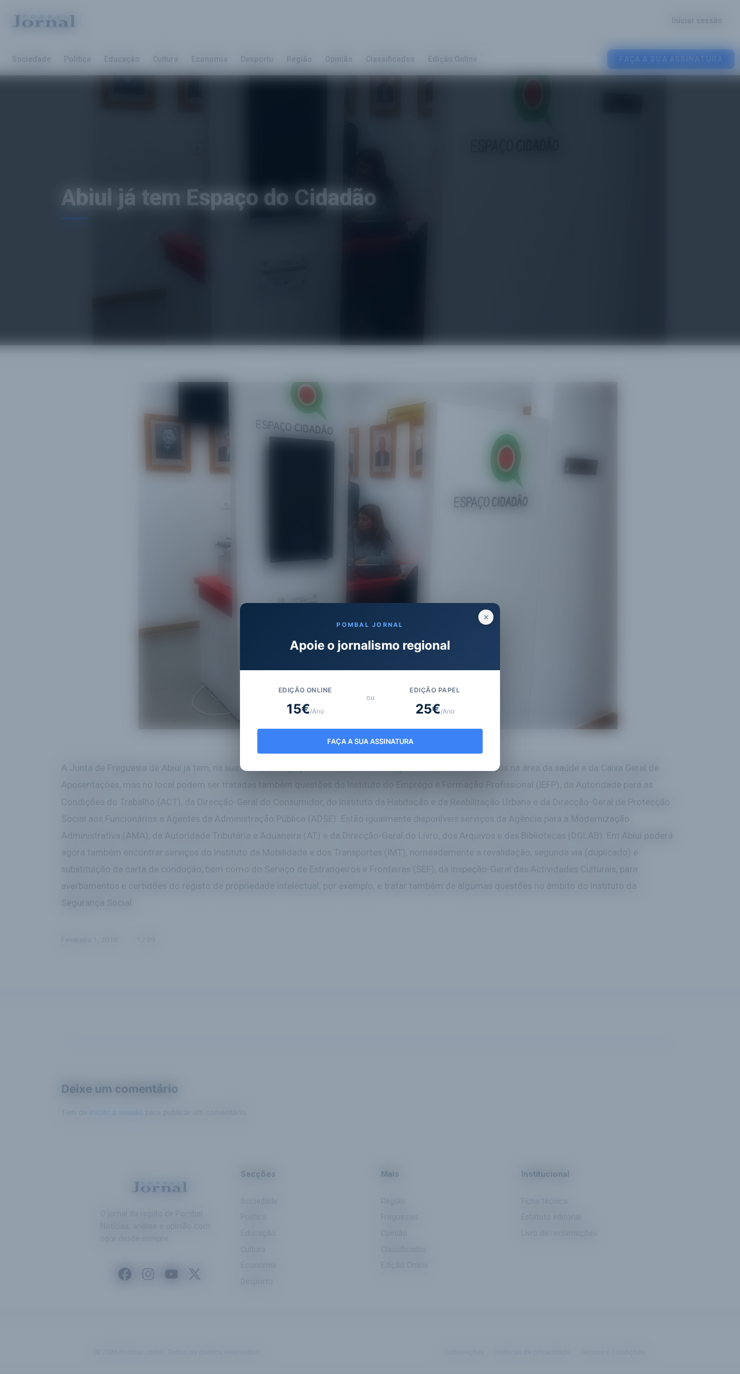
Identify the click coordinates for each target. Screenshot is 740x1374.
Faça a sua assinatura (370, 741)
